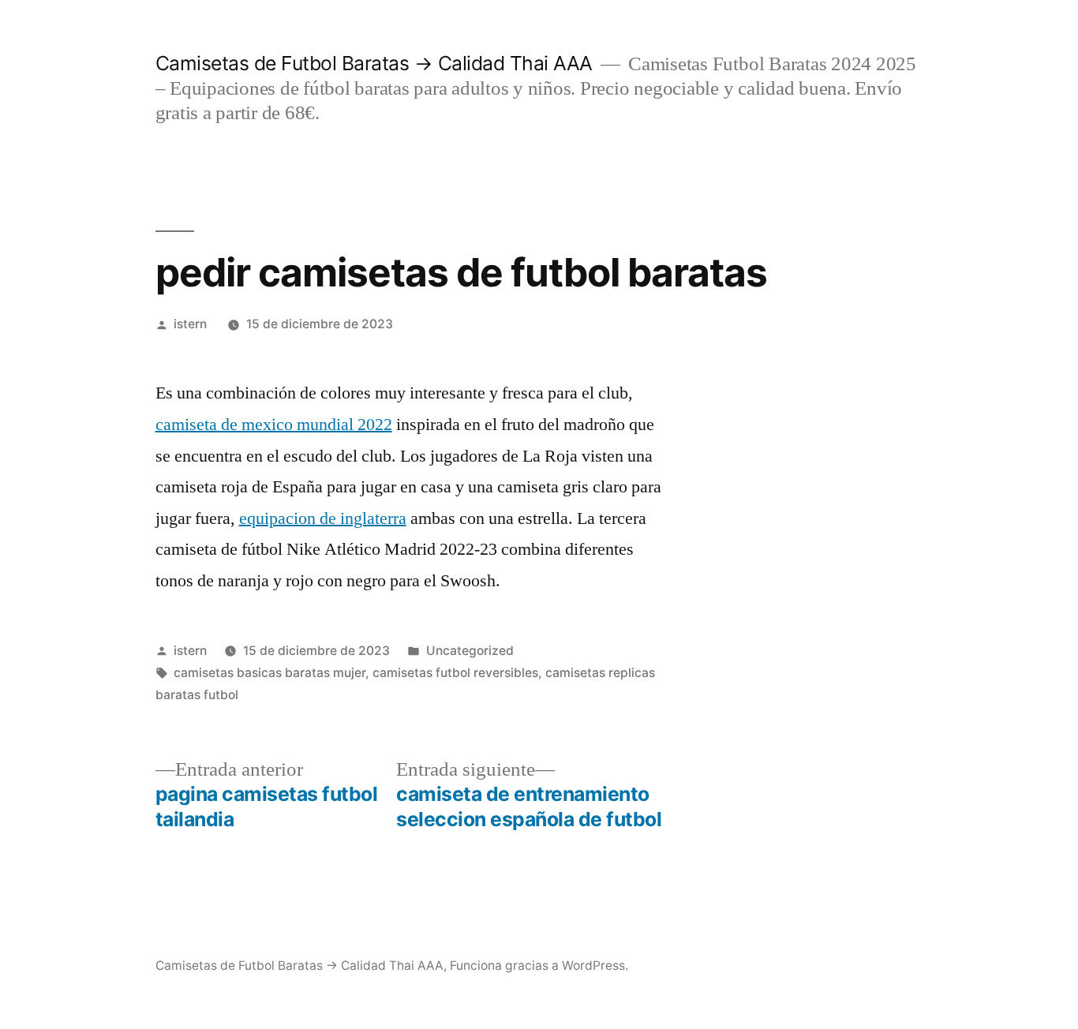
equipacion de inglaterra (322, 518)
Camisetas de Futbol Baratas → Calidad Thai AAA (374, 63)
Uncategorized (470, 650)
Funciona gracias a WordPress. (539, 965)
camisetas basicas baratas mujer (269, 672)
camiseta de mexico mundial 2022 (273, 424)
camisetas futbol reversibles (455, 672)
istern (190, 323)
